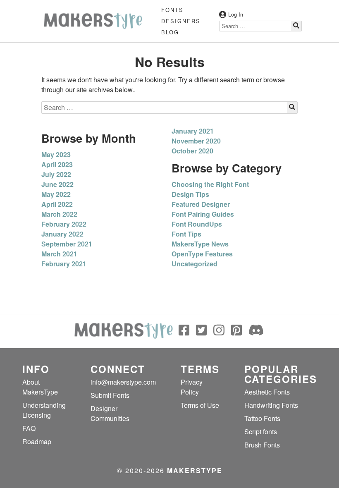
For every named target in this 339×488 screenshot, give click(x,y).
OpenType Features (202, 253)
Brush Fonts (262, 445)
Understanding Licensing (44, 410)
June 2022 (57, 184)
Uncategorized (194, 263)
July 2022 (56, 174)
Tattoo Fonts (262, 418)
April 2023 (57, 164)
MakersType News (200, 244)
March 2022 (59, 214)
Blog (170, 32)
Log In (235, 14)
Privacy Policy (192, 387)
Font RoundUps (197, 224)
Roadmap (36, 441)
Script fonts (260, 431)
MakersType (194, 470)
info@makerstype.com (123, 382)
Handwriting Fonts (271, 405)
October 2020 (192, 150)
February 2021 (63, 263)
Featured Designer (201, 204)
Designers (181, 21)
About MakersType (40, 387)
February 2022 (63, 224)
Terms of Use (200, 405)
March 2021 (59, 253)
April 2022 (57, 204)
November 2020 (196, 141)
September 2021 (66, 244)
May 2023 (56, 154)
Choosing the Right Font (210, 184)
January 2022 (62, 234)
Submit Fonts (110, 395)
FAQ (29, 428)
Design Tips (190, 194)
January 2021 (193, 131)
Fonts (172, 10)
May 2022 (56, 194)
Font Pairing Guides (203, 214)
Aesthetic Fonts (267, 392)
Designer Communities (110, 413)
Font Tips (186, 234)
